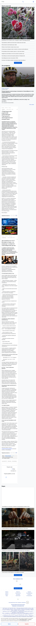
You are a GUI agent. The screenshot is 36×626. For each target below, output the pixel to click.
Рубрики (6, 591)
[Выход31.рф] (9, 230)
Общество (18, 591)
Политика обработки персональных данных (18, 604)
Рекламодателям (29, 593)
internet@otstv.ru (13, 470)
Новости (6, 107)
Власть (10, 107)
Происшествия (18, 593)
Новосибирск (14, 461)
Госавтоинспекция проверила (7, 448)
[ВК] (11, 215)
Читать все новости (18, 62)
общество (9, 461)
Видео (7, 595)
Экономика (18, 594)
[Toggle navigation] (33, 1)
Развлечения (18, 595)
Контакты (29, 594)
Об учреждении (29, 595)
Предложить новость (18, 588)
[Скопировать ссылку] (16, 215)
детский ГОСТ (4, 461)
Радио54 (29, 591)
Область (6, 594)
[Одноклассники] (14, 215)
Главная (3, 107)
